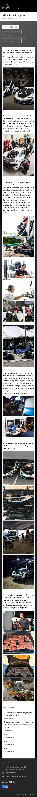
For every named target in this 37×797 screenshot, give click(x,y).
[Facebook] (3, 786)
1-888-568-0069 (10, 773)
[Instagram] (6, 786)
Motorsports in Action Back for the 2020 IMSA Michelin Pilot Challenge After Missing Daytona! (18, 724)
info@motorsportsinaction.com (15, 776)
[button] (34, 6)
